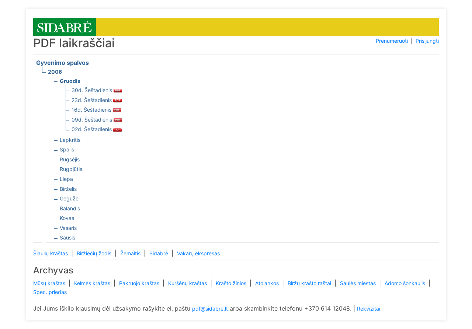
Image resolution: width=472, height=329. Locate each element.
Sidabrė (159, 253)
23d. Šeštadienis (92, 100)
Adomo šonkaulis (406, 283)
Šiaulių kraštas (51, 253)
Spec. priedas (50, 292)
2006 (55, 72)
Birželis (68, 189)
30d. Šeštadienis (93, 90)
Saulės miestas (358, 283)
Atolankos (267, 283)
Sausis (67, 237)
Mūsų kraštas (50, 283)
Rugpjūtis (71, 169)
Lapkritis (70, 140)
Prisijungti (427, 41)
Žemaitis (131, 253)
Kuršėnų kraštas (188, 283)
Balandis (70, 208)
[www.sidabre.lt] (64, 26)
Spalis (67, 149)
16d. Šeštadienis (92, 109)
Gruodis (70, 81)
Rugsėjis (70, 159)
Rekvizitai (368, 308)
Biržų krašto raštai (310, 283)
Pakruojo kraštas (140, 283)
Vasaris (68, 228)
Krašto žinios (232, 283)
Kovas (67, 218)
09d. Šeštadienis (93, 119)
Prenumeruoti (392, 41)
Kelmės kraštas (93, 283)
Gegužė (69, 198)
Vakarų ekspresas (198, 253)
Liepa (66, 179)
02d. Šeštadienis (92, 129)
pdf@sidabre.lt (210, 308)
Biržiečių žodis (95, 253)
